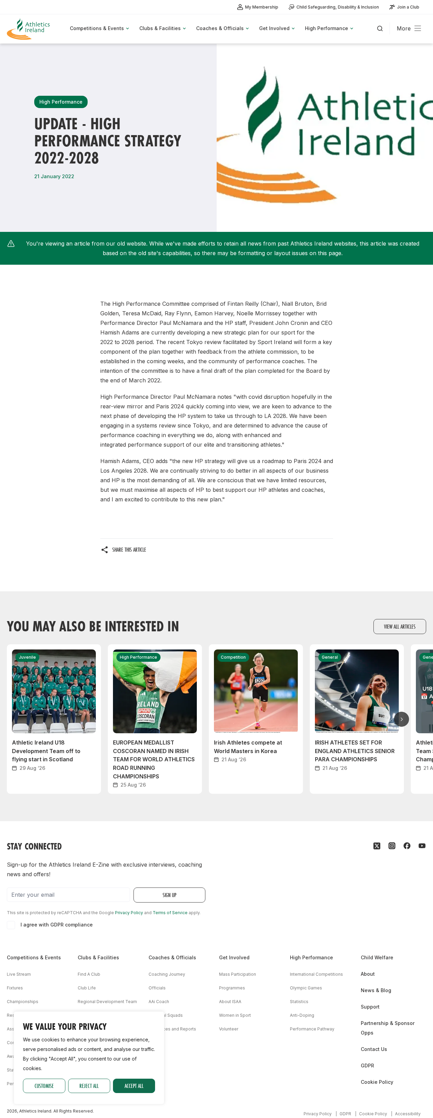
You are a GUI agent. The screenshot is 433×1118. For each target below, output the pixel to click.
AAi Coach (159, 1001)
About (368, 974)
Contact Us (374, 1049)
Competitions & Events (34, 957)
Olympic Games (306, 987)
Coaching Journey (167, 974)
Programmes (232, 987)
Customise (44, 1086)
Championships (22, 1001)
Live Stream (19, 974)
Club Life (87, 987)
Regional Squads (166, 1015)
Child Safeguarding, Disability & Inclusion (337, 7)
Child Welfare (377, 957)
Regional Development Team (107, 1001)
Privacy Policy (129, 912)
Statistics (299, 1001)
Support (370, 1007)
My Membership (261, 7)
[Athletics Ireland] (29, 28)
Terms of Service (170, 912)
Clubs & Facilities (98, 957)
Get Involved (234, 957)
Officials (157, 987)
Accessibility (408, 1113)
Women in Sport (235, 1015)
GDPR (367, 1065)
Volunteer (228, 1028)
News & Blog (376, 990)
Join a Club (408, 7)
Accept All (134, 1086)
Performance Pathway (312, 1028)
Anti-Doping (302, 1015)
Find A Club (89, 974)
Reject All (89, 1086)
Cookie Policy (377, 1082)
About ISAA (230, 1001)
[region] (89, 1057)
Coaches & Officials (172, 957)
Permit (13, 1083)
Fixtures (15, 987)
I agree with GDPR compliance (57, 925)
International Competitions (316, 974)
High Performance (311, 957)
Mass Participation (237, 974)
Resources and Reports (172, 1028)
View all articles (400, 626)
